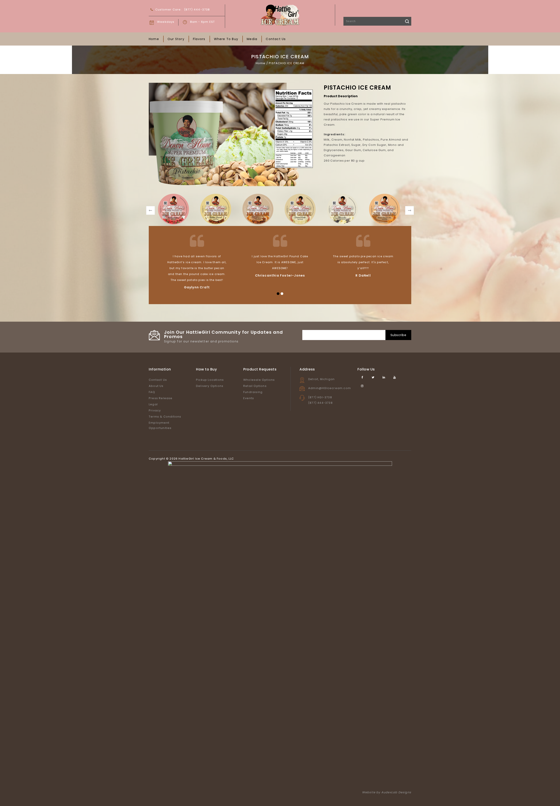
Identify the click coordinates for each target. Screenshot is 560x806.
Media (252, 39)
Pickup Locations (210, 380)
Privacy (155, 410)
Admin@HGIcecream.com (329, 388)
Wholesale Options (259, 380)
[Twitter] (373, 377)
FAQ (152, 392)
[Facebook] (362, 377)
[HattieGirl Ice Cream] (280, 14)
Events (248, 398)
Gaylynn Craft (197, 287)
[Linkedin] (384, 377)
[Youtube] (394, 377)
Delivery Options (209, 386)
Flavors (199, 39)
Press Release (161, 398)
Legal (153, 404)
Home (154, 39)
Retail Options (255, 386)
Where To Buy (226, 39)
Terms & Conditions (165, 416)
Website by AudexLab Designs (386, 792)
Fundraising (252, 392)
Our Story (176, 39)
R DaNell (363, 275)
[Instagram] (362, 386)
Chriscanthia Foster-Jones (280, 275)
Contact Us (276, 39)
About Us (156, 386)
